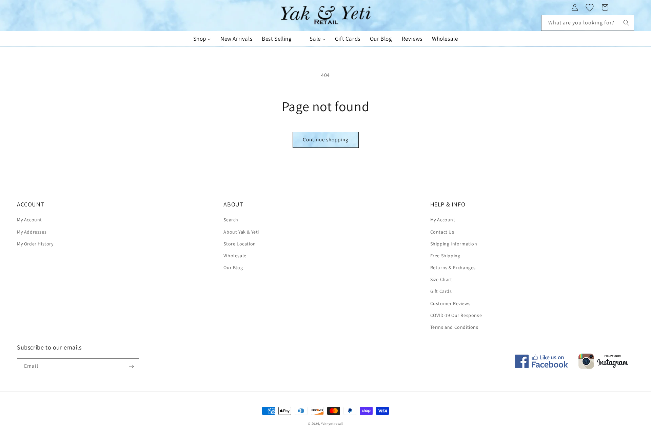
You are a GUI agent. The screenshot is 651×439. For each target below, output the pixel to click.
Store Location (239, 244)
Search (230, 220)
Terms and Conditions (454, 327)
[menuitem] (202, 38)
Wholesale (234, 256)
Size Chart (441, 279)
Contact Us (442, 232)
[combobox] (587, 23)
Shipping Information (453, 244)
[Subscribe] (131, 366)
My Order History (35, 244)
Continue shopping (326, 139)
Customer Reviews (450, 303)
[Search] (626, 22)
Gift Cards (441, 291)
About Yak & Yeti (241, 232)
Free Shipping (445, 256)
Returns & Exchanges (453, 267)
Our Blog (233, 267)
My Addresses (31, 232)
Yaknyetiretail (332, 423)
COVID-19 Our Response (456, 315)
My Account (29, 220)
